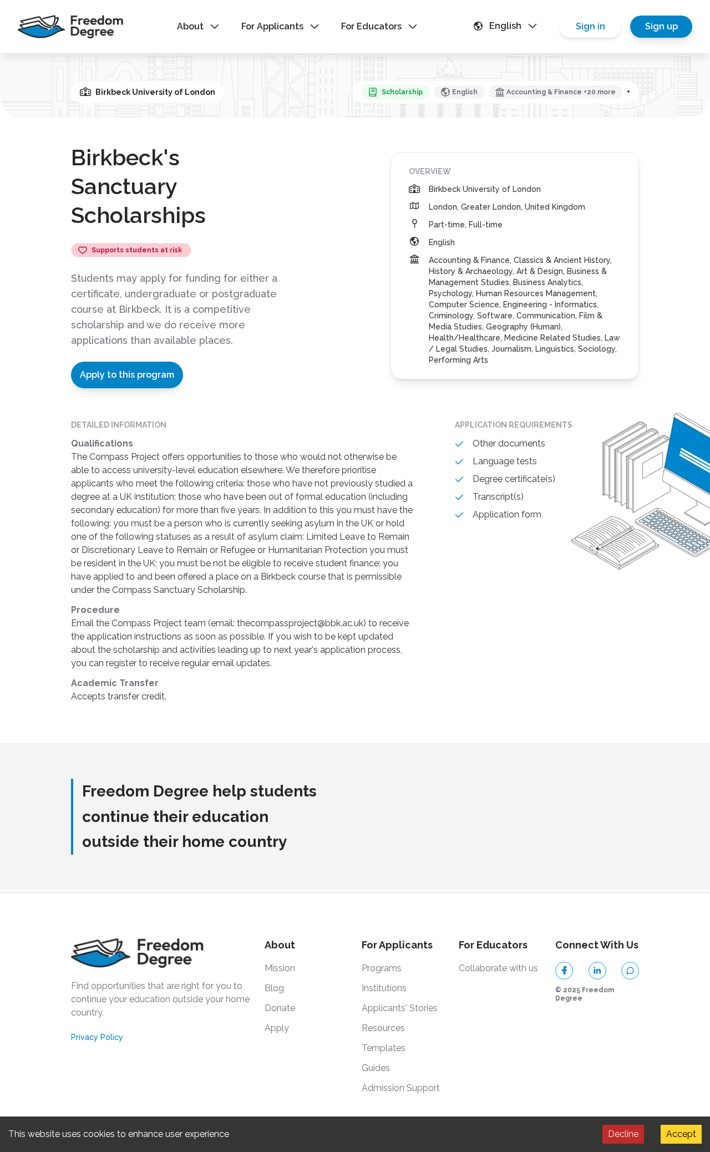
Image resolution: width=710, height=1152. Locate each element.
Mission (280, 968)
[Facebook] (564, 971)
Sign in (590, 26)
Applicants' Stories (400, 1008)
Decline (623, 1134)
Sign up (661, 26)
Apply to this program (127, 374)
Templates (383, 1048)
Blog (274, 988)
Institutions (384, 988)
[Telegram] (630, 971)
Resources (383, 1028)
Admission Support (401, 1088)
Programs (382, 968)
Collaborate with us (498, 968)
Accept (681, 1134)
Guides (376, 1068)
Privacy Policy (97, 1037)
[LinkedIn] (597, 971)
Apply (277, 1028)
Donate (280, 1008)
